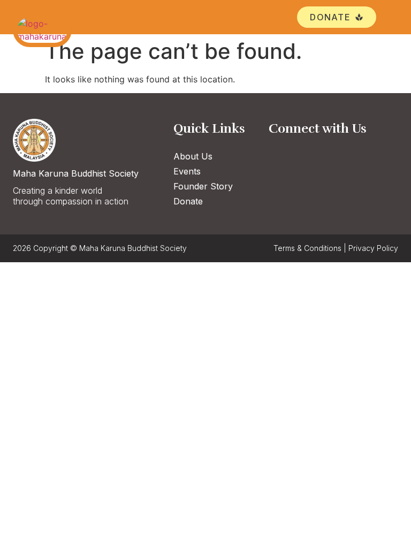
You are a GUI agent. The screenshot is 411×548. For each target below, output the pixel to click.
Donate (188, 201)
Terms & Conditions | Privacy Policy (335, 248)
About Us (192, 156)
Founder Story (203, 186)
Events (187, 171)
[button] (390, 17)
